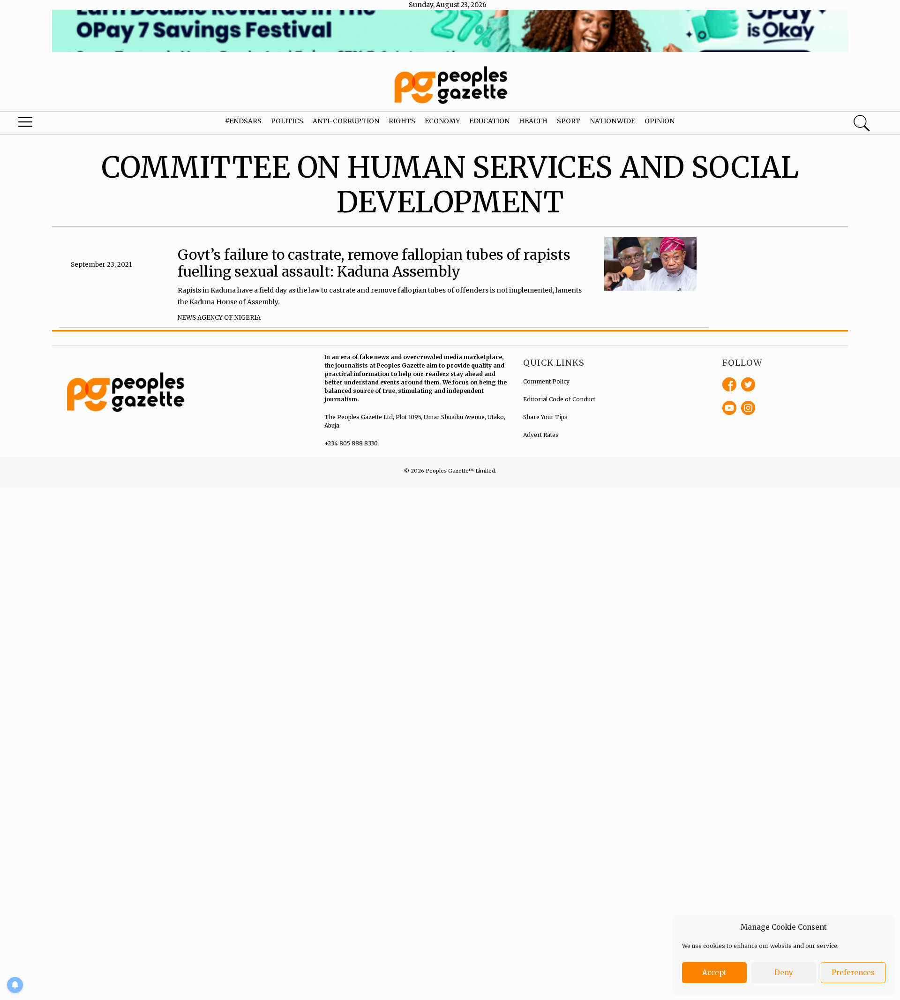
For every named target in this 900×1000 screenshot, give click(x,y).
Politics (287, 121)
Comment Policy (546, 381)
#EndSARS (243, 121)
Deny (783, 972)
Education (489, 121)
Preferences (853, 972)
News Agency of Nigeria (219, 318)
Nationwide (612, 121)
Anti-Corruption (346, 121)
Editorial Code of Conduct (559, 399)
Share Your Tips (545, 417)
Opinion (660, 121)
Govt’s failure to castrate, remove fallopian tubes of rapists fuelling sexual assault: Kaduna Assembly (374, 263)
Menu (47, 124)
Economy (442, 121)
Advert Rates (541, 434)
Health (533, 121)
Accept (714, 972)
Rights (402, 121)
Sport (568, 121)
